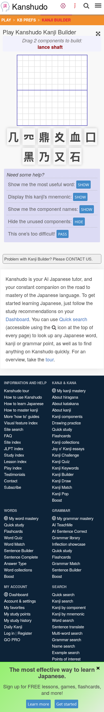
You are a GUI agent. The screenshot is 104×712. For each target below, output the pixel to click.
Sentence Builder (18, 550)
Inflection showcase (68, 544)
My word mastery (23, 518)
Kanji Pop (60, 493)
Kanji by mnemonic (68, 613)
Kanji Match (62, 487)
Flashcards (61, 435)
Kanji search (62, 601)
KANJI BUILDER (56, 20)
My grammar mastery (74, 518)
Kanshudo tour (16, 390)
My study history (17, 620)
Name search (63, 646)
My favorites (14, 607)
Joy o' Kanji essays (68, 448)
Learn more (38, 704)
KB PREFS (26, 20)
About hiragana (65, 397)
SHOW (83, 184)
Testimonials (14, 474)
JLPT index (13, 448)
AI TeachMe (62, 524)
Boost (57, 500)
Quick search (73, 318)
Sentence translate (68, 626)
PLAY (6, 20)
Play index (13, 468)
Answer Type (15, 563)
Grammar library (66, 537)
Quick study (62, 429)
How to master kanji (21, 410)
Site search (13, 429)
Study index (14, 455)
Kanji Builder (63, 474)
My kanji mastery (71, 390)
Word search (63, 620)
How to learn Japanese (23, 403)
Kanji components (67, 416)
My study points (17, 613)
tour (50, 359)
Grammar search (66, 639)
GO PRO (12, 639)
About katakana (65, 403)
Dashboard (17, 318)
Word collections (18, 569)
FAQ (8, 435)
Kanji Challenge (65, 455)
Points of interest (66, 659)
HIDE (79, 221)
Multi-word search (67, 633)
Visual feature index (21, 422)
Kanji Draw (61, 480)
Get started (66, 704)
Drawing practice (66, 422)
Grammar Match (66, 563)
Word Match (14, 544)
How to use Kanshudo (23, 397)
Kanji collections (65, 442)
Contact (10, 480)
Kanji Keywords (65, 468)
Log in (9, 633)
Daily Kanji (13, 626)
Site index (12, 442)
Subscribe (12, 487)
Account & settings (20, 601)
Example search (65, 652)
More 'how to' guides (21, 416)
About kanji (61, 410)
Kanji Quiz (61, 461)
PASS (62, 234)
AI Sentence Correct (69, 531)
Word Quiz (13, 537)
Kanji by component (69, 607)
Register (25, 633)
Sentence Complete (21, 557)
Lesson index (15, 461)
